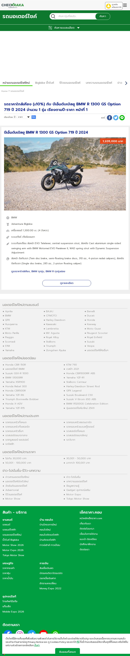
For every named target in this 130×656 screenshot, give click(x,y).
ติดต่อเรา (84, 549)
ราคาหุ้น (6, 573)
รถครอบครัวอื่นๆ (14, 431)
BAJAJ (49, 311)
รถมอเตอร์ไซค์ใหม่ (12, 535)
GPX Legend (73, 390)
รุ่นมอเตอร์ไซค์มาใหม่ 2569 (80, 408)
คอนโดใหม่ (45, 530)
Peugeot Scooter (97, 333)
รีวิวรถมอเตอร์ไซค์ (69, 83)
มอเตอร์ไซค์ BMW (15, 369)
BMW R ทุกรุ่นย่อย (55, 271)
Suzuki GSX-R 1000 (16, 373)
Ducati (90, 315)
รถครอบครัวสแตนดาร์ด (79, 422)
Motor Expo (73, 494)
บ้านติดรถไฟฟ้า (48, 540)
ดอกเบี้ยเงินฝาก (48, 578)
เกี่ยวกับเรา (85, 523)
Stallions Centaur (76, 382)
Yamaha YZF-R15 (15, 408)
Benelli (91, 311)
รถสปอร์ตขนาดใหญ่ (76, 435)
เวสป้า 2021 (72, 369)
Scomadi (10, 341)
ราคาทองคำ (9, 568)
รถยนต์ (6, 524)
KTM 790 (71, 365)
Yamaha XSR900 (15, 382)
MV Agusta (52, 333)
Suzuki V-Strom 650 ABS (81, 399)
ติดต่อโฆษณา (87, 528)
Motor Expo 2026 (13, 550)
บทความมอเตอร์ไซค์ (76, 481)
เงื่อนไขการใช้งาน (89, 534)
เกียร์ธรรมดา (28, 237)
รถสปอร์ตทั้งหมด (75, 431)
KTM (7, 328)
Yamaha (9, 350)
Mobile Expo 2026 (13, 611)
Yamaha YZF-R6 (14, 395)
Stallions (51, 341)
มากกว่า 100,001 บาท (78, 463)
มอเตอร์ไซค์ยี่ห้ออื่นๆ (97, 350)
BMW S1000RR (14, 377)
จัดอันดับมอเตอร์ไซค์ (16, 486)
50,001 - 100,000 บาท (18, 463)
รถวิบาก (70, 440)
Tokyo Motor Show (77, 499)
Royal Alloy (52, 337)
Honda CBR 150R (15, 365)
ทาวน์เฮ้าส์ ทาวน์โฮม (50, 545)
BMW (14, 217)
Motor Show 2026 (13, 545)
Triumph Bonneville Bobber (22, 399)
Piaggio (9, 337)
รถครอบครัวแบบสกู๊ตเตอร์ (80, 427)
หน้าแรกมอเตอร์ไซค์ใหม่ (16, 83)
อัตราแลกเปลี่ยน (48, 583)
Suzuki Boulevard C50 (79, 395)
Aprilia (9, 311)
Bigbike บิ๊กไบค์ (44, 83)
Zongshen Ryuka (56, 350)
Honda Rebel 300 (16, 386)
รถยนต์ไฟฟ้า (9, 530)
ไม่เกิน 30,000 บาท (15, 458)
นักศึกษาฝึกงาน (88, 544)
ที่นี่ (78, 642)
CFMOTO (51, 315)
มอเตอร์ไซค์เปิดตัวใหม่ (16, 481)
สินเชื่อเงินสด (46, 568)
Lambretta (52, 328)
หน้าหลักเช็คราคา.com (91, 518)
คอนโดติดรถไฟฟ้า (49, 535)
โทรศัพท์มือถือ (10, 601)
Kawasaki (51, 324)
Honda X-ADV (14, 403)
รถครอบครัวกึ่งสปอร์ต (17, 427)
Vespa (90, 346)
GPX (7, 320)
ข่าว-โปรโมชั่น (73, 477)
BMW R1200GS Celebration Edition (87, 403)
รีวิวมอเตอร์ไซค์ (13, 494)
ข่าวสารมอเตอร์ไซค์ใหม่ (17, 477)
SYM (7, 346)
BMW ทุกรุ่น (37, 271)
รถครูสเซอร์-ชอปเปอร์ (17, 440)
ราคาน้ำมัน (8, 578)
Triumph (51, 346)
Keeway (91, 324)
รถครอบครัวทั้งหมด (16, 422)
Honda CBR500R (15, 390)
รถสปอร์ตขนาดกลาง (16, 435)
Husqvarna (11, 324)
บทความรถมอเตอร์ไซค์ (99, 83)
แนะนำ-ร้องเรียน (88, 539)
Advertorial (12, 490)
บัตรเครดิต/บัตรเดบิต (51, 573)
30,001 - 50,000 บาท (78, 458)
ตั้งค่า (37, 645)
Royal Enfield (94, 337)
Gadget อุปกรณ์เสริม (78, 490)
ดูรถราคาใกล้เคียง (20, 271)
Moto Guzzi (94, 328)
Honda (91, 320)
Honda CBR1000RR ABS (80, 373)
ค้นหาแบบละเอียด (64, 28)
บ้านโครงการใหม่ (48, 524)
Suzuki (90, 341)
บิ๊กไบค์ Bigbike (11, 540)
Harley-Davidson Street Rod (83, 386)
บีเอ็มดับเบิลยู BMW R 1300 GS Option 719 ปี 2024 (46, 132)
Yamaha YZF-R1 (75, 377)
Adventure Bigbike (21, 224)
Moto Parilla (12, 333)
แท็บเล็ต (7, 606)
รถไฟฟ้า (9, 444)
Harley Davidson (55, 320)
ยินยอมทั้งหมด (67, 652)
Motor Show (12, 499)
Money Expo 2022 (50, 588)
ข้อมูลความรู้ (72, 486)
